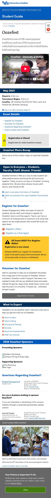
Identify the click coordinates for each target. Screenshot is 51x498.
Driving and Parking (12, 325)
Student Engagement (11, 382)
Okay (25, 490)
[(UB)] (25, 4)
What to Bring (10, 321)
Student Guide (12, 16)
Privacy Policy (16, 484)
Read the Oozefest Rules (14, 331)
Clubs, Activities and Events (23, 23)
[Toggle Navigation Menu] (48, 27)
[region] (25, 483)
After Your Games (11, 335)
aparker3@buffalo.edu (37, 418)
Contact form (33, 387)
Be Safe (7, 328)
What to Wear (10, 318)
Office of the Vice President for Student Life (21, 10)
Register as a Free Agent (17, 233)
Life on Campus (8, 23)
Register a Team (13, 229)
